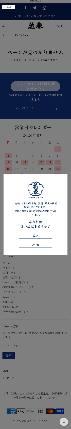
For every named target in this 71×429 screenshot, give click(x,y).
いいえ (35, 244)
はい (35, 235)
